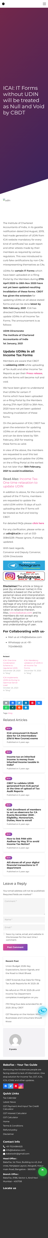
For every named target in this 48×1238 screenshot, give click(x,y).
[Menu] (44, 4)
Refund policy (10, 1130)
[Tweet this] (19, 703)
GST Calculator (10, 1117)
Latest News (9, 1102)
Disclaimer (8, 1134)
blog (10, 713)
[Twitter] (10, 1086)
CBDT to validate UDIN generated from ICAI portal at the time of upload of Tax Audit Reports (23, 787)
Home (6, 1121)
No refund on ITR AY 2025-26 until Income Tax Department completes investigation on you (23, 994)
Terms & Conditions (13, 1126)
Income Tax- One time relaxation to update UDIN (20, 482)
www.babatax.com (20, 612)
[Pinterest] (15, 1086)
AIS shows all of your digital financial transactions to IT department (23, 865)
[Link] (3, 4)
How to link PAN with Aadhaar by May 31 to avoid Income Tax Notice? (23, 841)
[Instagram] (21, 1086)
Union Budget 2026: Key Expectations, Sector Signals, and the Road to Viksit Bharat (22, 970)
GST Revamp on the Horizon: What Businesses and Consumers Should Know (24, 1018)
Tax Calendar (9, 1098)
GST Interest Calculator (15, 1113)
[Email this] (6, 703)
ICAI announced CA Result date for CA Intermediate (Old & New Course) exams (22, 736)
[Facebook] (5, 1086)
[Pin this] (32, 703)
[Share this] (13, 703)
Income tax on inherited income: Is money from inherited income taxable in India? (23, 760)
